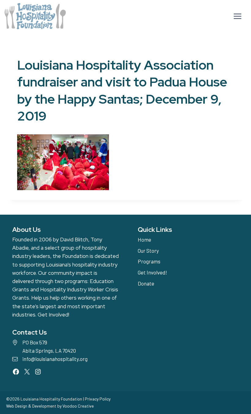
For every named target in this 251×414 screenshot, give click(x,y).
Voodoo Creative (78, 405)
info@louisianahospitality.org (55, 359)
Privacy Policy (98, 398)
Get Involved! (53, 314)
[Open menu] (236, 16)
